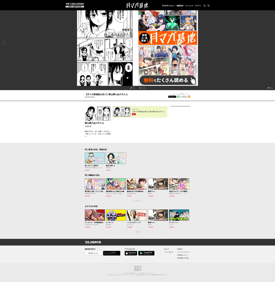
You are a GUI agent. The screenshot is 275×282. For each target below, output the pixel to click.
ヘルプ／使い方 (168, 252)
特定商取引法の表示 (183, 258)
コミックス (189, 6)
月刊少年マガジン (168, 6)
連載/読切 (180, 6)
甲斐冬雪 (88, 126)
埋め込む (184, 96)
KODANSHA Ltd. (112, 274)
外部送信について (182, 255)
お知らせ (166, 249)
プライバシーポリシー (183, 252)
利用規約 (179, 249)
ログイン (198, 5)
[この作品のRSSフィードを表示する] (189, 97)
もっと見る (136, 201)
